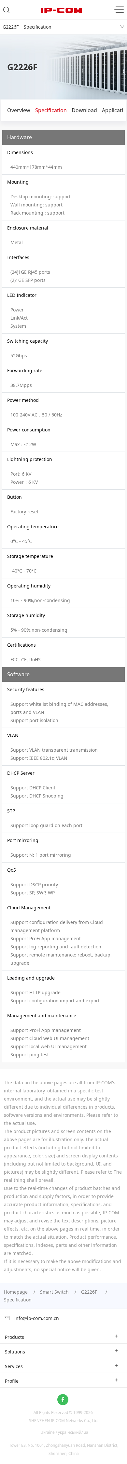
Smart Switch (54, 1292)
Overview (18, 110)
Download (84, 110)
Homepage (16, 1292)
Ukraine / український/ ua (64, 1432)
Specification (51, 110)
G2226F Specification (27, 27)
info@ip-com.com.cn (36, 1318)
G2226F (90, 1292)
